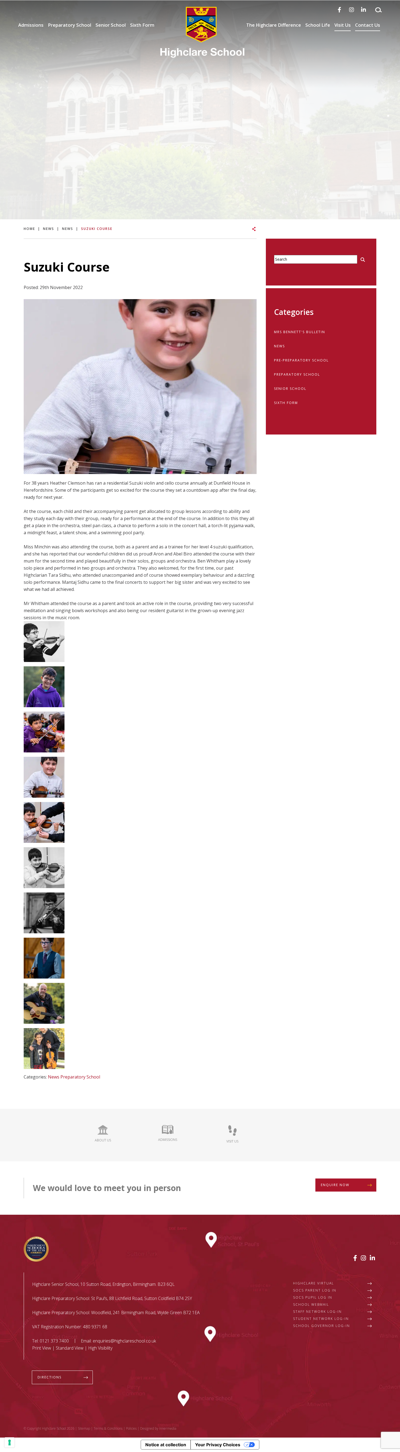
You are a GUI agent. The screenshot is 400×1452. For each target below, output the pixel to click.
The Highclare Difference (273, 25)
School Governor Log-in (321, 1325)
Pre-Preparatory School (301, 360)
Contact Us (367, 25)
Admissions (31, 25)
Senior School (111, 25)
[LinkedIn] (363, 9)
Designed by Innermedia (158, 1428)
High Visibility (100, 1348)
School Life (317, 25)
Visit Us (342, 25)
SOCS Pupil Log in (312, 1297)
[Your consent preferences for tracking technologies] (9, 1442)
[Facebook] (339, 9)
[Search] (378, 9)
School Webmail (311, 1304)
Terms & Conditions (108, 1428)
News (53, 1077)
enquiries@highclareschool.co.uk (124, 1341)
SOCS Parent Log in (314, 1290)
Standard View (70, 1348)
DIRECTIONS (49, 1377)
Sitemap (84, 1428)
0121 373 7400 (54, 1341)
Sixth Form (142, 25)
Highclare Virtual (313, 1283)
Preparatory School (69, 25)
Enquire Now (335, 1185)
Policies (131, 1428)
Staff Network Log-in (317, 1311)
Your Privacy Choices (217, 1444)
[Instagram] (351, 9)
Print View (41, 1348)
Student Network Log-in (321, 1318)
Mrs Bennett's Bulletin (299, 332)
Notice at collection (165, 1444)
